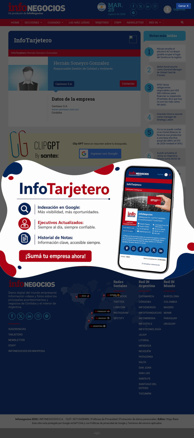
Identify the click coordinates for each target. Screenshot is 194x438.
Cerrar (182, 6)
